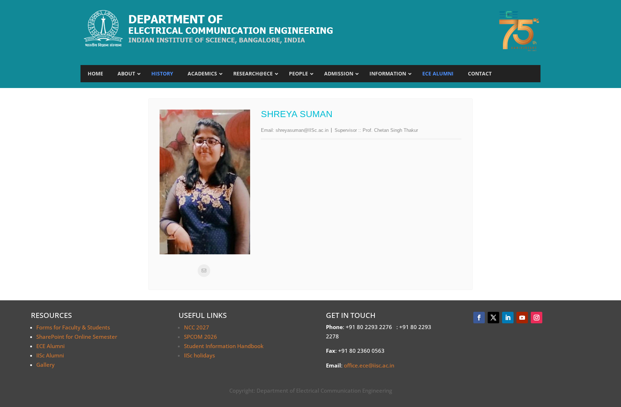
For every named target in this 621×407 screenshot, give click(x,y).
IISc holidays (199, 355)
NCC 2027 (196, 327)
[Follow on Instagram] (536, 317)
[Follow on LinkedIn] (508, 317)
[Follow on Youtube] (522, 317)
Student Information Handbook (223, 346)
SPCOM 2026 (200, 336)
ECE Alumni (50, 346)
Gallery (45, 364)
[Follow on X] (493, 317)
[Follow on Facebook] (479, 317)
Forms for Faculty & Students (73, 327)
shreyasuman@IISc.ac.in (302, 130)
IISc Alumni (50, 355)
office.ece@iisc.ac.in (369, 365)
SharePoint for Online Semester (76, 336)
